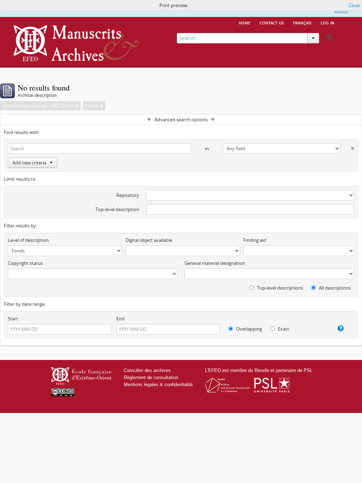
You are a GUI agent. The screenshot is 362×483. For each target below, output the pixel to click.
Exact (283, 329)
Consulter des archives (147, 370)
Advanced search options (181, 119)
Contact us (271, 22)
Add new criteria (29, 162)
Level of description (28, 240)
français (302, 22)
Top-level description (117, 209)
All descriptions (334, 288)
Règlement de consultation (151, 377)
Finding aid (254, 240)
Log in (327, 22)
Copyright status (25, 263)
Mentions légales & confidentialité (158, 384)
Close (354, 5)
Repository (127, 195)
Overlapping (248, 329)
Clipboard (329, 37)
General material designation (215, 263)
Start (13, 318)
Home (244, 22)
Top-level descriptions (279, 288)
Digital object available (148, 240)
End (120, 318)
